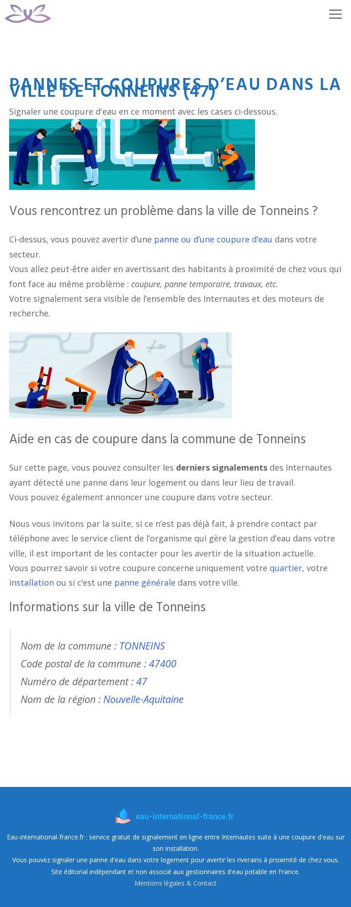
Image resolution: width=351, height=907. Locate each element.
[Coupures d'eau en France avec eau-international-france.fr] (28, 13)
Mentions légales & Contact (175, 883)
